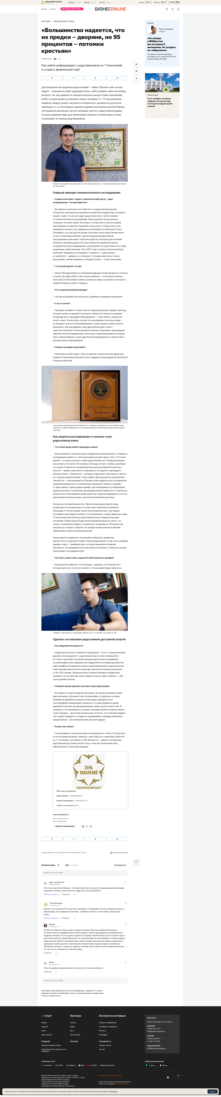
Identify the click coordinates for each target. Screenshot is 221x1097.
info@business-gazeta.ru (156, 1031)
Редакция (45, 1041)
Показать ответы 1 (52, 894)
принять (212, 1092)
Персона (44, 1027)
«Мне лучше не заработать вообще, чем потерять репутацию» (161, 43)
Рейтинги (102, 1031)
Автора (75, 865)
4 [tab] (160, 115)
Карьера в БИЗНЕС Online (51, 1045)
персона (150, 23)
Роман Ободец (164, 29)
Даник (51, 962)
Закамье (52, 9)
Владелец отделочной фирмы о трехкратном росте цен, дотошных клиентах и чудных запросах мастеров (161, 53)
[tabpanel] (162, 41)
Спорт (48, 1015)
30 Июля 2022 (46, 59)
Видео (72, 1027)
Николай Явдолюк (61, 814)
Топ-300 (102, 1049)
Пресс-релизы (46, 1035)
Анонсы (73, 1023)
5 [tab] (161, 115)
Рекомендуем (152, 95)
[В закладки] (136, 71)
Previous (148, 63)
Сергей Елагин (61, 821)
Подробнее (113, 1091)
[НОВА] (71, 10)
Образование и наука (64, 21)
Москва (157, 2)
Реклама (74, 1041)
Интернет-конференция (108, 1023)
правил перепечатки (121, 1084)
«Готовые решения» (166, 31)
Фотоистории (75, 1035)
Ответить (66, 894)
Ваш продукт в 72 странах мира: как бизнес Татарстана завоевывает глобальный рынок (161, 102)
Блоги (43, 1031)
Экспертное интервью (112, 1015)
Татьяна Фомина (55, 903)
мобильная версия (107, 1065)
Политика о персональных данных (110, 1075)
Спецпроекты (105, 1041)
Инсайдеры (103, 1035)
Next (177, 63)
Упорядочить (120, 865)
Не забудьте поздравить (108, 1027)
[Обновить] (136, 862)
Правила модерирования (51, 996)
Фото (72, 1031)
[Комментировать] (136, 64)
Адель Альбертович (56, 882)
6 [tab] (162, 115)
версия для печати (120, 852)
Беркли (52, 924)
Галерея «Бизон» (105, 1045)
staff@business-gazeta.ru (156, 1048)
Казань (142, 2)
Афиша (44, 1023)
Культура (75, 1015)
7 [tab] (163, 115)
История (46, 21)
